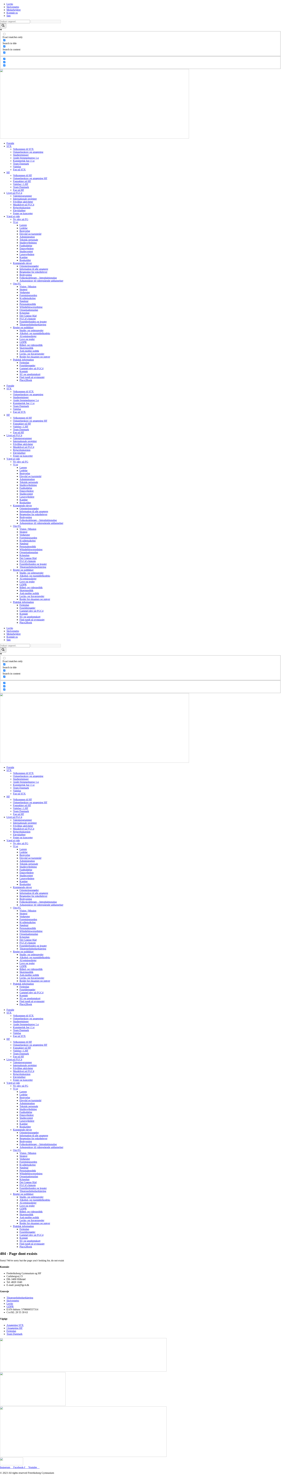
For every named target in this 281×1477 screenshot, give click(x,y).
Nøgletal (24, 301)
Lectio (10, 4)
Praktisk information (23, 359)
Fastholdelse (26, 245)
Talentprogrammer (22, 195)
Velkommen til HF (22, 175)
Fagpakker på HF (22, 181)
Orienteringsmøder (29, 266)
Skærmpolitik (26, 348)
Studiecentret (26, 251)
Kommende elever (22, 263)
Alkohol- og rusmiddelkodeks (35, 333)
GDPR (23, 342)
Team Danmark (21, 163)
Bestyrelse (25, 231)
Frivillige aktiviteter (23, 201)
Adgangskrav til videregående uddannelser (41, 280)
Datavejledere (27, 248)
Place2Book (26, 380)
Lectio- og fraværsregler (32, 353)
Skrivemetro (13, 7)
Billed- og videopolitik (31, 345)
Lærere (23, 225)
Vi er (15, 222)
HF (8, 172)
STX (9, 146)
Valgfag (17, 166)
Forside (10, 143)
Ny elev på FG (20, 219)
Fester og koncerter (23, 213)
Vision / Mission (28, 286)
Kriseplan (24, 312)
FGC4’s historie (28, 318)
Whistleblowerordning (31, 307)
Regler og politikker (23, 327)
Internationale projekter (25, 198)
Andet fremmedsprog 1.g (26, 157)
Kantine (24, 257)
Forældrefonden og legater (33, 321)
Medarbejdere (14, 9)
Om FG (17, 283)
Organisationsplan (29, 310)
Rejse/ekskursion (21, 207)
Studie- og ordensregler (31, 330)
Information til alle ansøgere (34, 269)
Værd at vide (13, 216)
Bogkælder (25, 260)
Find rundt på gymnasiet (32, 377)
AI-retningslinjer (28, 336)
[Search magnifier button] (3, 25)
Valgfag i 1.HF (20, 184)
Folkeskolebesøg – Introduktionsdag (38, 277)
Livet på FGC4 (14, 193)
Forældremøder (27, 365)
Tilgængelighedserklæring (33, 324)
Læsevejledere (27, 254)
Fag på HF (18, 190)
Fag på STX (19, 169)
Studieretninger (21, 155)
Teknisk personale (29, 239)
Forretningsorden (28, 295)
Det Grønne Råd (28, 315)
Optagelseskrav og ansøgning (28, 152)
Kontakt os (12, 12)
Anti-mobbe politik (29, 351)
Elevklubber (19, 210)
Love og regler (27, 339)
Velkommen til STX (23, 149)
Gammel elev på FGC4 (31, 368)
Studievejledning (28, 242)
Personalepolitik (28, 304)
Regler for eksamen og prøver (35, 356)
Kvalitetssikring (28, 298)
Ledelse (23, 228)
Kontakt (24, 371)
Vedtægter (25, 292)
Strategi (23, 289)
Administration (27, 236)
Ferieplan (24, 362)
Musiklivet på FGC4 (23, 204)
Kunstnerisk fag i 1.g (23, 160)
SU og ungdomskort (30, 374)
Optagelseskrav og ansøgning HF (30, 178)
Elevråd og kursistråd (30, 234)
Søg (9, 15)
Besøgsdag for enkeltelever (33, 272)
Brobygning (26, 274)
